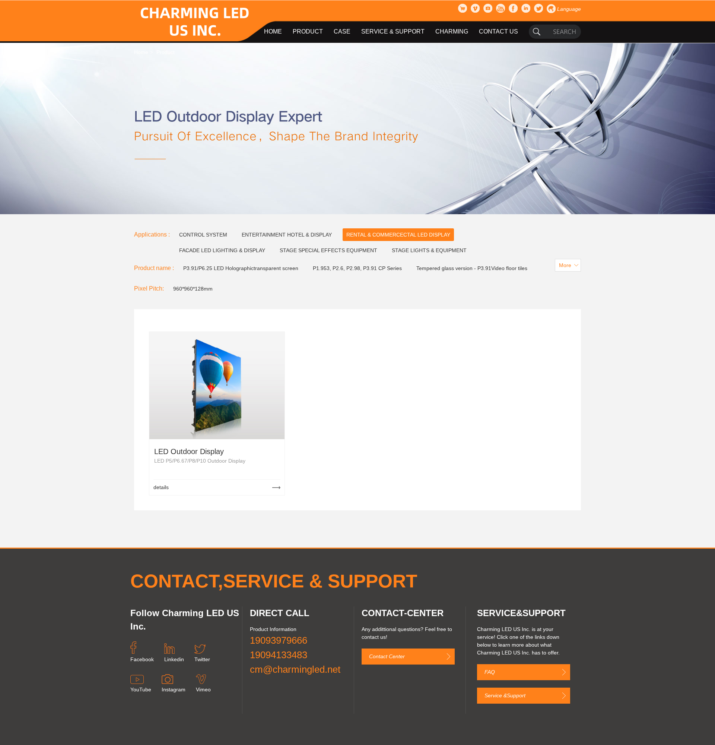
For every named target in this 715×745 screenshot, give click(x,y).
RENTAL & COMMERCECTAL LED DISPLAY (398, 235)
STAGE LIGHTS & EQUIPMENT (429, 250)
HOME (273, 31)
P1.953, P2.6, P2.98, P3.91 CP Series (357, 268)
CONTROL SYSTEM (203, 235)
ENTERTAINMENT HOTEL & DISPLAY (287, 235)
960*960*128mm (193, 289)
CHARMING (451, 31)
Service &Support (504, 695)
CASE (342, 31)
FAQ (489, 672)
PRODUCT (308, 31)
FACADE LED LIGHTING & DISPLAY (222, 250)
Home (141, 52)
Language (569, 9)
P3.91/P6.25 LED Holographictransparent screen (240, 268)
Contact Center (387, 656)
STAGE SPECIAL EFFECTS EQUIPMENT (328, 250)
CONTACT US (498, 31)
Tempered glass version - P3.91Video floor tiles (471, 268)
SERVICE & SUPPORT (393, 31)
